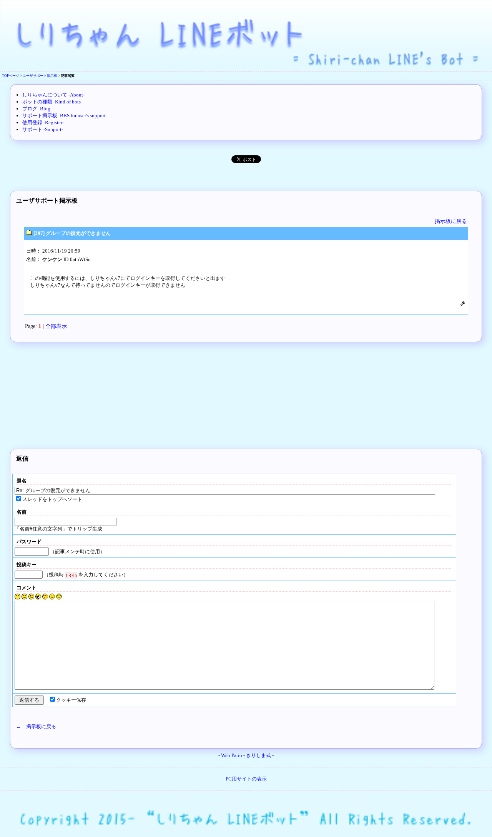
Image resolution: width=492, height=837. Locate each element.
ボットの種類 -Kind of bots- (52, 102)
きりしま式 (258, 755)
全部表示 (56, 326)
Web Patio (231, 755)
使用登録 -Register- (43, 122)
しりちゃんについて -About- (53, 95)
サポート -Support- (42, 129)
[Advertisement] (246, 175)
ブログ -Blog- (37, 108)
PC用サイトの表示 (246, 779)
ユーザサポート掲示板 (40, 76)
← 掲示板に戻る (36, 726)
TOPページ (10, 76)
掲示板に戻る (451, 221)
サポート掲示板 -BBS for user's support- (64, 115)
